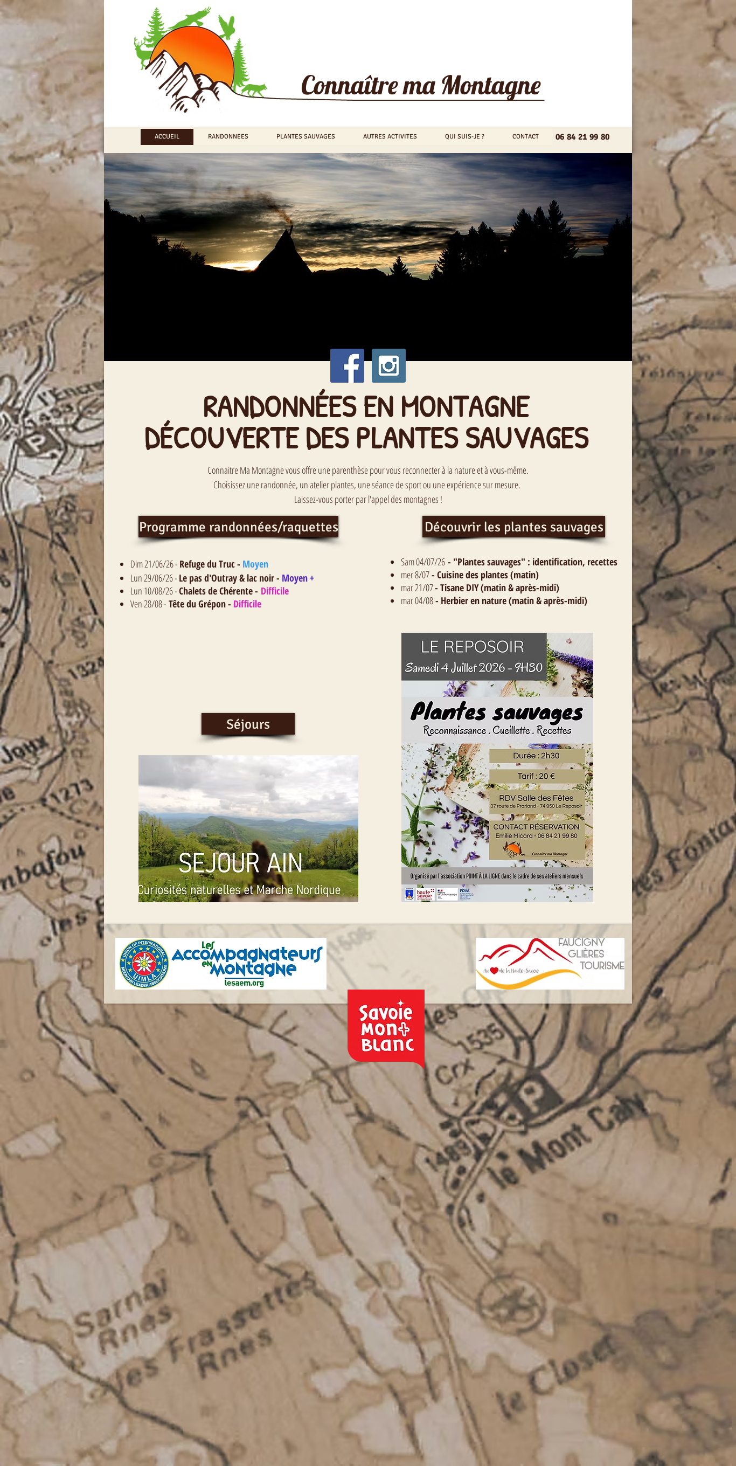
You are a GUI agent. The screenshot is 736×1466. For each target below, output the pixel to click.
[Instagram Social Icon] (389, 366)
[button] (248, 724)
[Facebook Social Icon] (347, 366)
